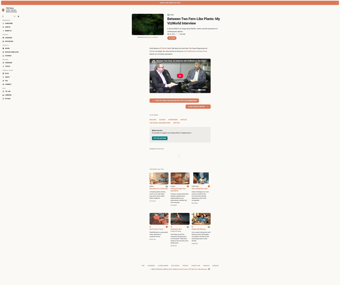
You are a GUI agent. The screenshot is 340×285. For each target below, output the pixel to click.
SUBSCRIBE (9, 23)
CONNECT (8, 84)
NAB (151, 51)
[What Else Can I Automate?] (159, 189)
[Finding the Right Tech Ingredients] (180, 189)
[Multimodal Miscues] (201, 230)
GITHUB (7, 99)
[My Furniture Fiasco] (159, 230)
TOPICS (7, 66)
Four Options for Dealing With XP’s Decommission (176, 100)
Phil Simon (10, 8)
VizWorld (164, 48)
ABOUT (7, 77)
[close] (336, 2)
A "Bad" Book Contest (196, 106)
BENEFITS (8, 31)
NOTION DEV (9, 41)
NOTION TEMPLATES (12, 52)
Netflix (184, 120)
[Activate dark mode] (19, 16)
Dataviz (162, 120)
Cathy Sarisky (183, 269)
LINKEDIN (8, 95)
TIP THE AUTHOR (159, 138)
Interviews (173, 120)
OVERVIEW (8, 38)
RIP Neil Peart (193, 269)
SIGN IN (7, 27)
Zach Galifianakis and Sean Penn (195, 51)
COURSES (8, 56)
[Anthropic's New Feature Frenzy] (180, 230)
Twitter (176, 123)
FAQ (6, 81)
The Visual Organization (160, 123)
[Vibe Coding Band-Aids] (201, 189)
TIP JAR (7, 91)
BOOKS (7, 48)
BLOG (7, 73)
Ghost (170, 269)
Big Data (153, 120)
